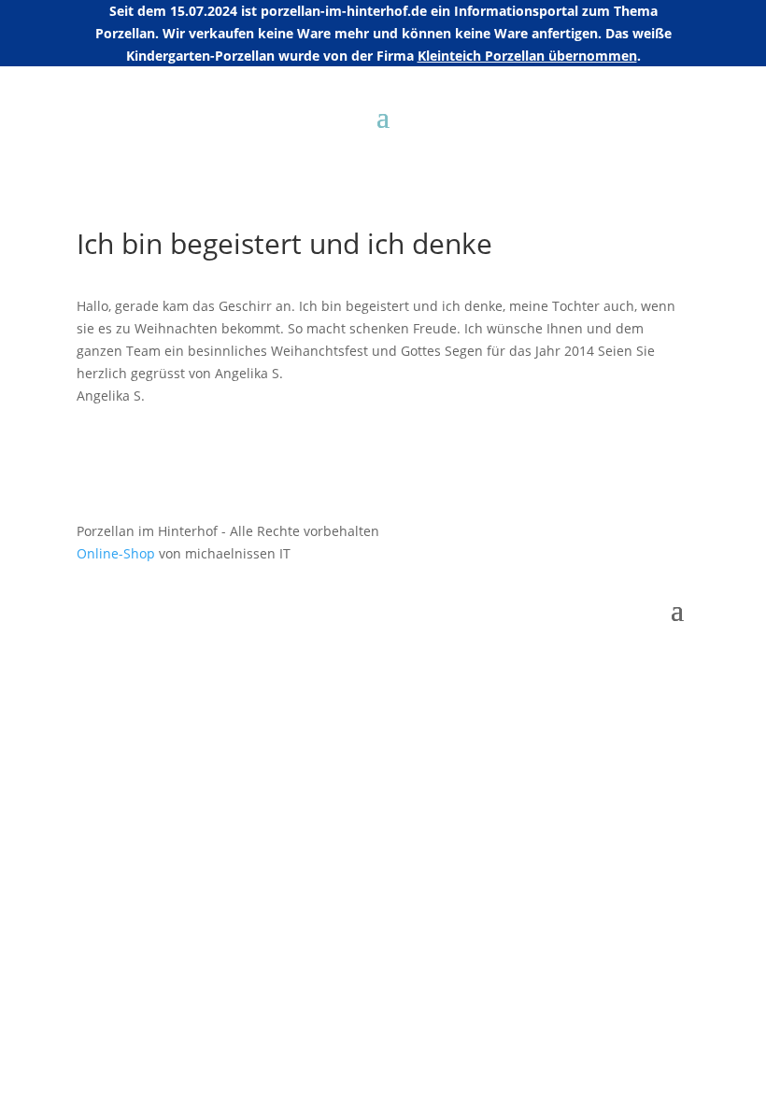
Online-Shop (116, 553)
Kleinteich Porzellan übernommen (527, 55)
